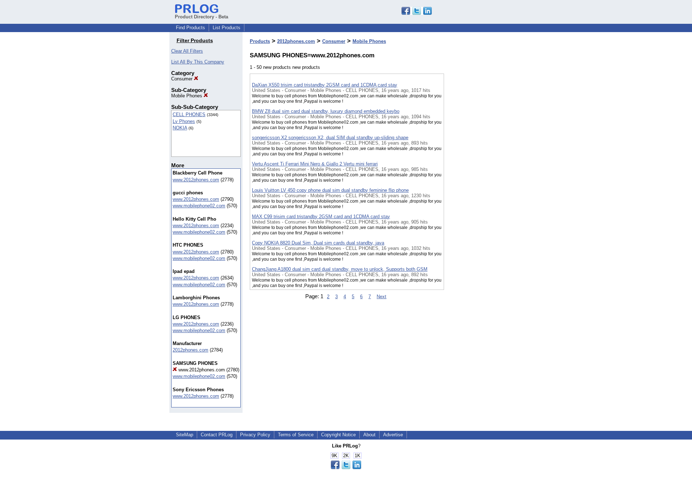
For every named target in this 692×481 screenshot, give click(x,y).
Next (381, 296)
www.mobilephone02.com (199, 205)
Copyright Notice (338, 434)
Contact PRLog (216, 434)
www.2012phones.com (196, 179)
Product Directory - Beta (201, 16)
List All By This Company (197, 62)
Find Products (190, 27)
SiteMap (184, 434)
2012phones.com (190, 350)
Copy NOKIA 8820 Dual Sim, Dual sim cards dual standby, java (318, 243)
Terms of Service (296, 434)
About (369, 434)
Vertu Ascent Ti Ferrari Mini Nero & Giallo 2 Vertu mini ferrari (315, 164)
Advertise (393, 434)
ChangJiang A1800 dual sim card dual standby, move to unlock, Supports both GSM (339, 269)
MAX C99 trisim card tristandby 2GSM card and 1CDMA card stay (321, 216)
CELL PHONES (189, 114)
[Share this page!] (417, 13)
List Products (226, 27)
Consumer (182, 78)
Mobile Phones (187, 95)
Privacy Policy (255, 434)
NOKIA (180, 128)
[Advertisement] (480, 187)
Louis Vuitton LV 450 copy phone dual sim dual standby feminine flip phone (330, 190)
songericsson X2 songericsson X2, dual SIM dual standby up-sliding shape (330, 137)
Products (260, 41)
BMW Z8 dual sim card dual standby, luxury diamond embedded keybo (325, 111)
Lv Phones (184, 121)
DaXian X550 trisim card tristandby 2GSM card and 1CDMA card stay (324, 85)
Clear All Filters (187, 51)
